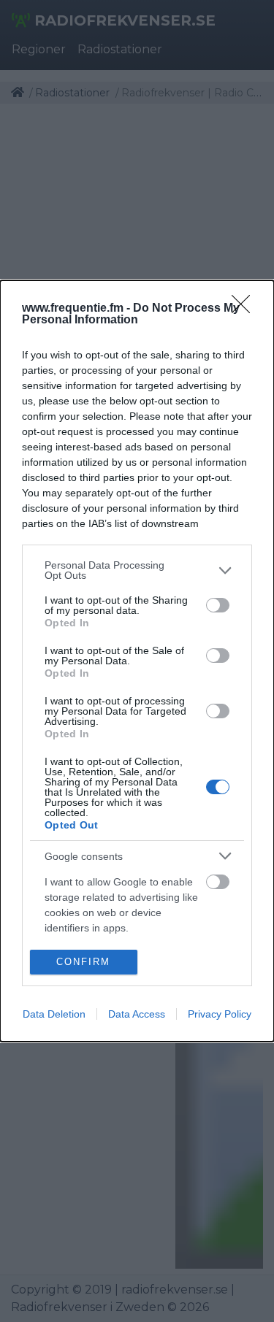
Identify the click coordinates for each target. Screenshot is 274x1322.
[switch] (217, 605)
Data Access (136, 1014)
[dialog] (137, 660)
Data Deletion (54, 1014)
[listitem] (137, 570)
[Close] (245, 309)
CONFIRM (83, 961)
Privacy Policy (219, 1014)
